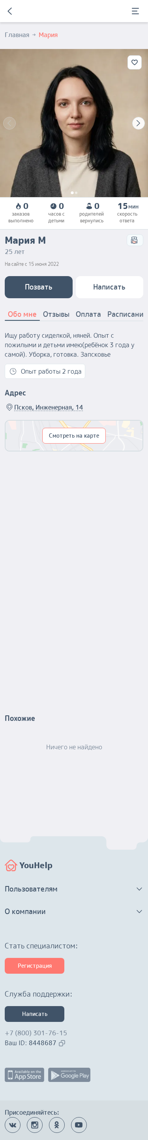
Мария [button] (48, 34)
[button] (74, 889)
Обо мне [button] (22, 314)
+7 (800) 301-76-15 (36, 1033)
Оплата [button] (88, 314)
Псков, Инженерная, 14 (48, 407)
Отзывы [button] (56, 314)
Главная (17, 34)
